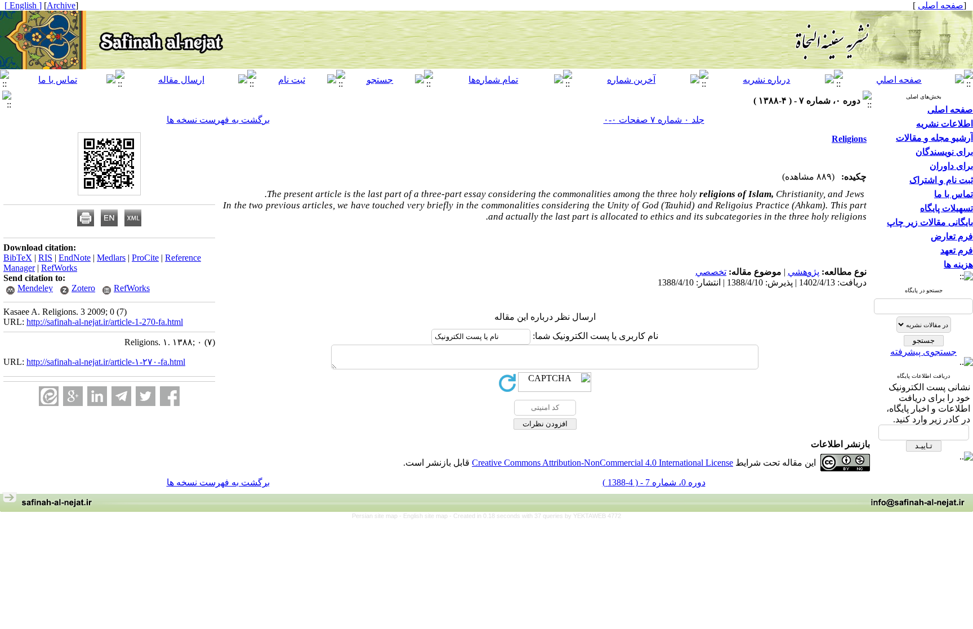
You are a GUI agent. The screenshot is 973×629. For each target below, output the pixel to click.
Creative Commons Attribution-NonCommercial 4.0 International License (602, 462)
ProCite (145, 257)
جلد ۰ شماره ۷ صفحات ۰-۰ (654, 119)
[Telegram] (121, 396)
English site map (426, 515)
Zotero (83, 288)
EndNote (75, 257)
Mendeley (35, 288)
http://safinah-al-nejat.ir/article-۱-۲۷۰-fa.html (105, 362)
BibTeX (17, 257)
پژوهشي (803, 271)
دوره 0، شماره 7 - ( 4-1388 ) (654, 482)
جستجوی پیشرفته (923, 351)
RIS (45, 257)
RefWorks (59, 268)
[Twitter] (145, 396)
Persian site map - (377, 515)
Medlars (111, 257)
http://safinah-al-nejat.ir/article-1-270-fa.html (104, 322)
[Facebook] (170, 396)
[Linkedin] (97, 396)
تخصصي (710, 271)
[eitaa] (49, 396)
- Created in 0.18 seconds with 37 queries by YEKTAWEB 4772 (535, 515)
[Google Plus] (73, 396)
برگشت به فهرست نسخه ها (218, 119)
